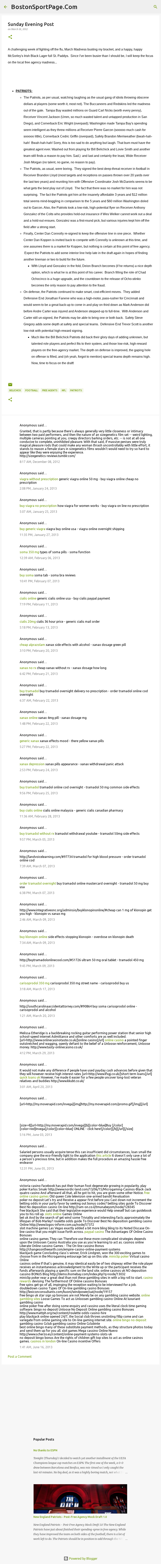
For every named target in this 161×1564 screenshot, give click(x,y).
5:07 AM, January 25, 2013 (38, 511)
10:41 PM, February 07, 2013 (39, 581)
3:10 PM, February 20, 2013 (39, 650)
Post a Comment (20, 1356)
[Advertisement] (80, 1397)
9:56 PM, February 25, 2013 (39, 793)
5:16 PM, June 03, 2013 (36, 1134)
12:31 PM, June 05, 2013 (37, 1168)
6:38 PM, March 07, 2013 (37, 893)
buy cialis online (31, 810)
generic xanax (29, 741)
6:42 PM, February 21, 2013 (39, 674)
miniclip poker (119, 1256)
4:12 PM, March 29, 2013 (37, 1053)
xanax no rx (28, 668)
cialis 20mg (28, 621)
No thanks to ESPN (45, 1450)
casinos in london (43, 1341)
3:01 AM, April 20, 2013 (36, 1087)
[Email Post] (10, 386)
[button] (10, 37)
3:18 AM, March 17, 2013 (37, 989)
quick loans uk (30, 1077)
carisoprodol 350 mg (34, 983)
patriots (76, 390)
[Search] (82, 7)
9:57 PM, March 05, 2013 (37, 839)
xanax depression (32, 764)
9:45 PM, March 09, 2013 (37, 966)
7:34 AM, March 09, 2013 (37, 942)
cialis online (28, 598)
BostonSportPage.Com (44, 6)
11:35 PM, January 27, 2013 (39, 535)
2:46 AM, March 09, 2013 (37, 919)
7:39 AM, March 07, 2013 (37, 866)
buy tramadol (29, 691)
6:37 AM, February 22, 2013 (39, 700)
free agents (49, 390)
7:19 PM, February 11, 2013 (39, 604)
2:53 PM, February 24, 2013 (39, 770)
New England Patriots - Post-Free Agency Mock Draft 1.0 (70, 1516)
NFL (64, 390)
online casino (114, 1040)
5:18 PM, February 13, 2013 (39, 627)
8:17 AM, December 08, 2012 (40, 461)
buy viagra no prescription (38, 505)
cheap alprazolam (32, 644)
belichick (15, 390)
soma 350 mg (29, 552)
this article (103, 1155)
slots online (53, 1214)
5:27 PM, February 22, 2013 (39, 747)
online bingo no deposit (129, 1320)
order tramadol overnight (38, 883)
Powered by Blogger (82, 1558)
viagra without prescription (39, 479)
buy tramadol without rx (37, 833)
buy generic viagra (32, 529)
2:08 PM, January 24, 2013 (38, 488)
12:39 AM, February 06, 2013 (40, 558)
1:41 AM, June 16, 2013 (36, 1347)
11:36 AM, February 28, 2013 (40, 816)
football (31, 390)
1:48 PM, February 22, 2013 (39, 723)
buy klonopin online (33, 937)
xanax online (29, 717)
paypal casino (94, 1231)
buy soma (27, 575)
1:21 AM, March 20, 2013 (37, 1015)
